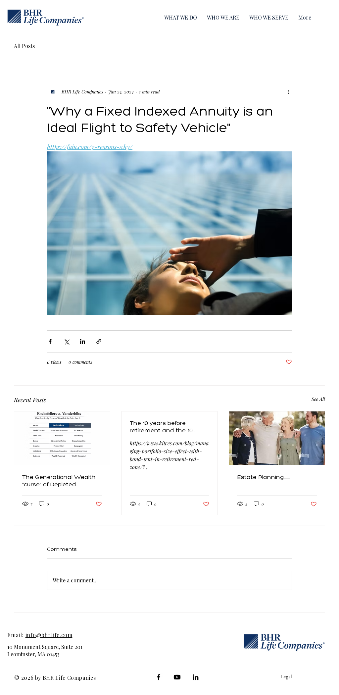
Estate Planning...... (263, 477)
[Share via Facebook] (50, 341)
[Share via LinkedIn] (82, 341)
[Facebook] (159, 677)
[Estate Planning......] (277, 438)
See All (318, 399)
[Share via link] (99, 341)
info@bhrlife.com (49, 634)
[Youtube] (177, 677)
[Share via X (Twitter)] (66, 341)
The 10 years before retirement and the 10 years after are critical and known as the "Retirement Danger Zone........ (168, 426)
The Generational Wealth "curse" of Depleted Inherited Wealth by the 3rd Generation (59, 480)
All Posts (24, 45)
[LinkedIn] (196, 677)
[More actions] (288, 91)
